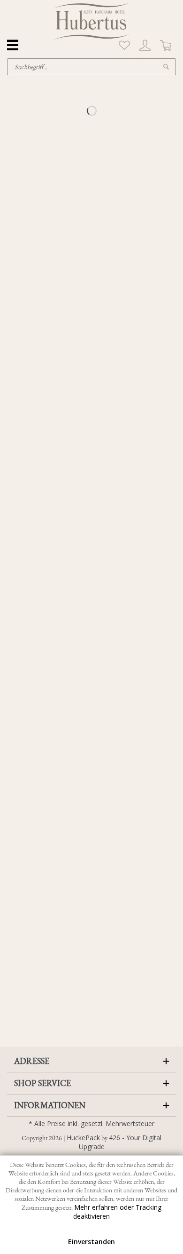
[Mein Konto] (145, 46)
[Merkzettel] (124, 46)
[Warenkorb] (165, 46)
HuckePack (83, 1137)
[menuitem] (124, 46)
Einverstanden (91, 1241)
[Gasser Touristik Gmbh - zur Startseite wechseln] (91, 21)
